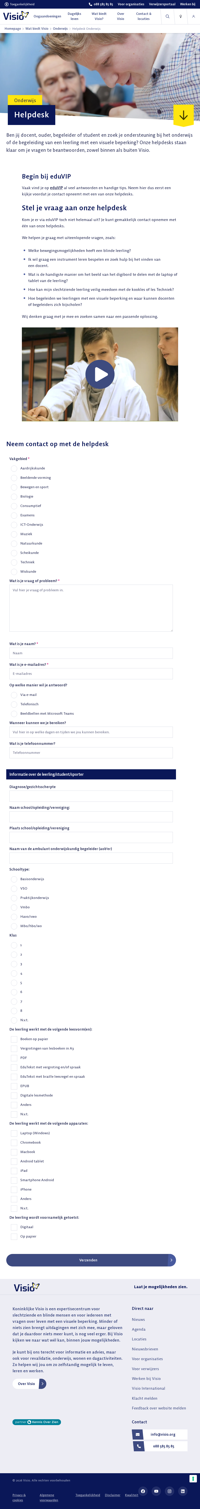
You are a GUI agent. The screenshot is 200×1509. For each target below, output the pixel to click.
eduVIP (56, 187)
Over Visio (26, 1383)
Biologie (26, 496)
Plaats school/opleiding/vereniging (39, 828)
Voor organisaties (147, 1358)
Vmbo (25, 907)
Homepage (13, 29)
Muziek (26, 534)
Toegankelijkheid (87, 1495)
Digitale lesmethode (36, 1095)
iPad (23, 1170)
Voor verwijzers (145, 1368)
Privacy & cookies (19, 1497)
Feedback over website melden (159, 1408)
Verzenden (88, 1260)
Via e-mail (28, 694)
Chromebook (30, 1142)
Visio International (148, 1388)
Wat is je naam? (23, 644)
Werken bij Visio (146, 1378)
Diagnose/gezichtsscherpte (32, 787)
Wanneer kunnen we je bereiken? (37, 723)
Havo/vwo (28, 916)
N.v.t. (24, 1020)
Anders (25, 1104)
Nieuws (138, 1319)
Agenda (139, 1329)
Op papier (28, 1236)
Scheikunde (29, 552)
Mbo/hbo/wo (31, 926)
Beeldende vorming (35, 477)
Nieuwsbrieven (145, 1348)
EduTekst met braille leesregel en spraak (52, 1076)
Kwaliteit (131, 1495)
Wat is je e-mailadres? (28, 664)
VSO (23, 888)
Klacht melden (144, 1398)
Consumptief (30, 505)
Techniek (27, 562)
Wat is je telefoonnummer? (32, 743)
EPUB (24, 1086)
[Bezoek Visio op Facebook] (143, 1491)
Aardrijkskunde (32, 468)
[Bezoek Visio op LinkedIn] (183, 1491)
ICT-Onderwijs (31, 524)
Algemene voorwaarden (49, 1497)
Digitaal (26, 1227)
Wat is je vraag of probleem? (34, 581)
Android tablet (32, 1161)
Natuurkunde (31, 543)
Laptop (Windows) (35, 1133)
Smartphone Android (37, 1180)
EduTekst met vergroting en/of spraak (50, 1067)
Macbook (27, 1152)
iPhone (25, 1189)
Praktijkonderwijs (34, 897)
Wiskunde (28, 571)
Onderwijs (60, 29)
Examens (27, 515)
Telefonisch (29, 704)
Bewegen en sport (34, 487)
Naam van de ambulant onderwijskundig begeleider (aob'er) (60, 849)
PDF (23, 1057)
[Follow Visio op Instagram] (169, 1491)
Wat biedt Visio (36, 29)
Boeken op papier (34, 1039)
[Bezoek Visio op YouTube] (156, 1491)
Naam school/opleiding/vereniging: (39, 807)
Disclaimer (112, 1495)
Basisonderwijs (32, 879)
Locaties (139, 1338)
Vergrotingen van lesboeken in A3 (47, 1048)
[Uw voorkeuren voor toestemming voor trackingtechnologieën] (193, 1478)
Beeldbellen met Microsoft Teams (47, 713)
